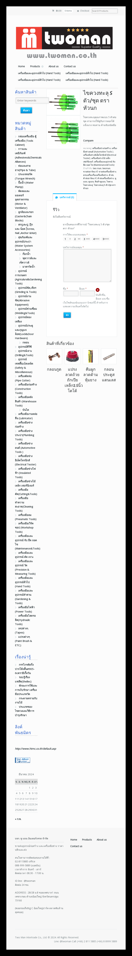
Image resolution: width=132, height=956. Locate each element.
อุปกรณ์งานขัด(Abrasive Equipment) (23, 300)
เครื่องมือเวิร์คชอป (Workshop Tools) (24, 527)
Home (21, 66)
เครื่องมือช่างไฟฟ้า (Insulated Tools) (25, 473)
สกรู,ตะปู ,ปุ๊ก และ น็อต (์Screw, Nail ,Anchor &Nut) (25, 229)
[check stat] (22, 760)
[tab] (65, 197)
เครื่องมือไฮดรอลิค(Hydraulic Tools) (25, 620)
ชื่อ (65, 288)
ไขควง (110, 181)
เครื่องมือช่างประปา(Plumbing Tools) (24, 435)
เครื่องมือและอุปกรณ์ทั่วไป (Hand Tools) (39, 73)
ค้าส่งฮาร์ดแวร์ (89, 178)
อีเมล (83, 288)
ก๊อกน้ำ (26, 254)
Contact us (70, 66)
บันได (26, 409)
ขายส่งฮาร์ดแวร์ (90, 171)
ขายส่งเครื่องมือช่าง (107, 171)
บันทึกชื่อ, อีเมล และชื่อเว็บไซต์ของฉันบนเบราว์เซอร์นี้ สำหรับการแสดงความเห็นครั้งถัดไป (86, 300)
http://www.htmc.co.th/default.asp (35, 748)
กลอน (26, 342)
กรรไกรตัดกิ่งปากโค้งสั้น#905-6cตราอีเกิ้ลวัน (25, 669)
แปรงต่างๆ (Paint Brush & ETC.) (23, 641)
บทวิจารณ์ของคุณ (73, 247)
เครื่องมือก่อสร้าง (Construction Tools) (26, 389)
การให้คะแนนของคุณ (75, 234)
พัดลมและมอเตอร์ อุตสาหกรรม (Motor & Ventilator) (22, 199)
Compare (88, 140)
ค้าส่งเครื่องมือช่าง (105, 178)
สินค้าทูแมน (100, 181)
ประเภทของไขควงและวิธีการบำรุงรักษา (24, 711)
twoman (106, 168)
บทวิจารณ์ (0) (66, 197)
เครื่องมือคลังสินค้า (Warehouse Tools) (25, 401)
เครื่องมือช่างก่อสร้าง (101, 148)
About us (54, 66)
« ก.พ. (18, 819)
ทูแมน (91, 181)
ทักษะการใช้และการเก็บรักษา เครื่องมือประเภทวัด (26, 690)
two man (97, 168)
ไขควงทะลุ (88, 185)
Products (35, 66)
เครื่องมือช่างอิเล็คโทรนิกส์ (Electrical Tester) (25, 460)
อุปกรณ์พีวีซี (25, 346)
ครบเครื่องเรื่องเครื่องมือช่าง (95, 175)
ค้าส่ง (111, 175)
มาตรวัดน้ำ (29, 266)
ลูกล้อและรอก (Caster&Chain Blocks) (24, 216)
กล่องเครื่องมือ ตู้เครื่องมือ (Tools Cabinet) (25, 140)
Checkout (84, 10)
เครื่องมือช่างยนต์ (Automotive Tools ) (25, 448)
